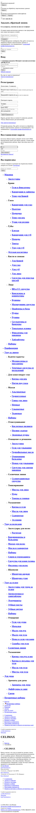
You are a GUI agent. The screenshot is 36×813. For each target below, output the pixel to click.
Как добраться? (5, 772)
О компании (8, 715)
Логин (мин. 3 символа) (8, 86)
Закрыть (3, 5)
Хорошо (10, 15)
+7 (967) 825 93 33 (5, 731)
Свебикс (9, 808)
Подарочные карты (10, 712)
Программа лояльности (11, 723)
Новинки (7, 707)
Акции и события (10, 717)
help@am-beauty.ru (6, 797)
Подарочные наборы (13, 704)
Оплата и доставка (10, 718)
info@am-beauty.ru (5, 767)
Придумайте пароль (14, 95)
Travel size (7, 705)
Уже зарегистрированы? (8, 122)
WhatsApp (3, 732)
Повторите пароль (6, 100)
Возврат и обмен (9, 720)
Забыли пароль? (6, 72)
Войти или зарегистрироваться (10, 810)
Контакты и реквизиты (11, 722)
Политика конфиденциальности (11, 806)
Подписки (16, 165)
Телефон (3, 104)
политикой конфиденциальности (20, 129)
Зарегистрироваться (7, 76)
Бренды (6, 701)
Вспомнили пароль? (7, 154)
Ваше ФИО (4, 107)
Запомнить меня (8, 68)
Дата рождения (5, 111)
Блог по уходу (8, 710)
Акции (6, 709)
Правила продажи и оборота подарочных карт (19, 725)
